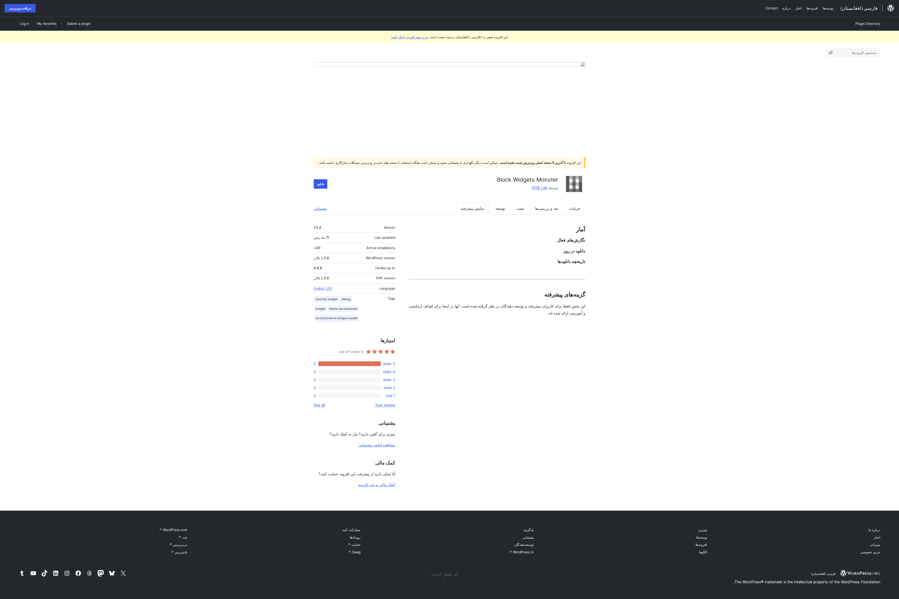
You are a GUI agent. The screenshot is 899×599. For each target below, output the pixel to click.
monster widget (327, 299)
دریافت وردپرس (20, 8)
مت (182, 537)
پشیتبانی (528, 537)
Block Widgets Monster (527, 179)
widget (320, 309)
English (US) (323, 288)
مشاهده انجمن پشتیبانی (377, 444)
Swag (354, 552)
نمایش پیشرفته (472, 208)
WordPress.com (173, 530)
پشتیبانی (320, 208)
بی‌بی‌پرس (178, 545)
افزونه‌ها (701, 545)
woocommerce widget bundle (336, 318)
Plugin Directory (867, 24)
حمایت (354, 545)
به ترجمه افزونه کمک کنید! (409, 37)
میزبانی (875, 545)
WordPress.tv (521, 552)
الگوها (703, 552)
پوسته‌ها (701, 537)
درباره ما (874, 530)
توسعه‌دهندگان (524, 545)
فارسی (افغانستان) (823, 574)
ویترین (702, 530)
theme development (343, 309)
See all (319, 405)
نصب (520, 208)
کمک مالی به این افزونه (376, 484)
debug (345, 299)
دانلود (320, 184)
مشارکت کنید (351, 530)
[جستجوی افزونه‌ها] (830, 52)
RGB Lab (540, 187)
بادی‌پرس (179, 552)
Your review (385, 405)
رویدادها (355, 537)
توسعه (500, 208)
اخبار (877, 537)
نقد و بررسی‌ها (546, 208)
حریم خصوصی (870, 552)
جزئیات (574, 208)
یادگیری (528, 530)
